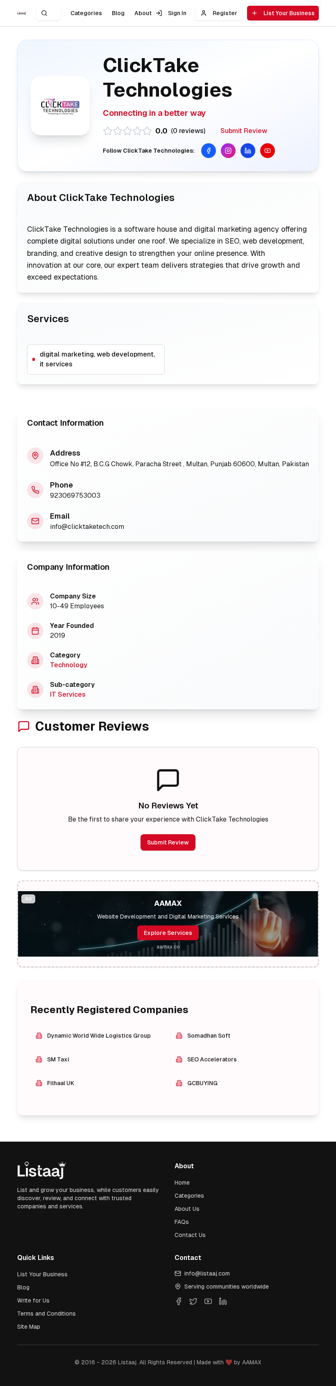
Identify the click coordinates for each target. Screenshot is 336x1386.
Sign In (177, 13)
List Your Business (289, 13)
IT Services (68, 694)
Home (182, 1182)
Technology (68, 665)
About (143, 13)
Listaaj (127, 1362)
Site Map (28, 1326)
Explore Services (168, 933)
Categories (86, 13)
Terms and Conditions (46, 1313)
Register (225, 13)
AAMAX (251, 1362)
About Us (187, 1208)
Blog (118, 13)
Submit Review (243, 131)
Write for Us (33, 1300)
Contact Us (190, 1235)
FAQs (182, 1222)
